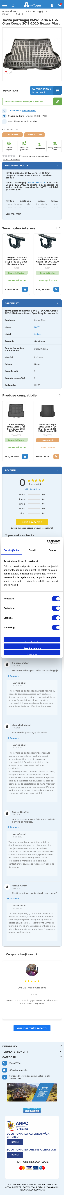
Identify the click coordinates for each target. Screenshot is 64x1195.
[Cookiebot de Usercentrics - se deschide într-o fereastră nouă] (46, 542)
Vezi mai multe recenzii (32, 1028)
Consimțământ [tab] (12, 550)
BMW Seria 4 (36, 182)
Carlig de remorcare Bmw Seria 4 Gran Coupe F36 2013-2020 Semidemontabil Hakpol (16, 260)
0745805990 (29, 110)
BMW (37, 327)
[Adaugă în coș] (25, 289)
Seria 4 (37, 334)
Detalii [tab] (32, 550)
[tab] (32, 165)
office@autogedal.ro (18, 1070)
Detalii (14, 1142)
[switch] (56, 608)
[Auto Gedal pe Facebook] (32, 1092)
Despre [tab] (53, 550)
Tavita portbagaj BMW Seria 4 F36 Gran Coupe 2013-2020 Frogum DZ (47, 427)
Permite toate (32, 641)
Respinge (32, 654)
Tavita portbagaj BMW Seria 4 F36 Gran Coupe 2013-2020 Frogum (16, 427)
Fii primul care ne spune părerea (34, 156)
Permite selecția (32, 648)
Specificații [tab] (12, 303)
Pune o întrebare (11, 159)
